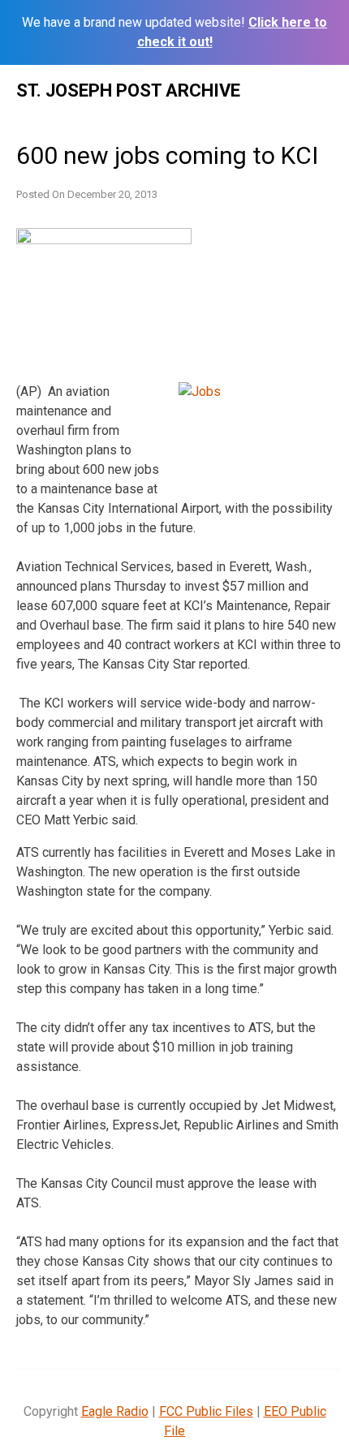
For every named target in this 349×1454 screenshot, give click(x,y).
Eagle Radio (115, 1411)
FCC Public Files (206, 1411)
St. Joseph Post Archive (128, 90)
